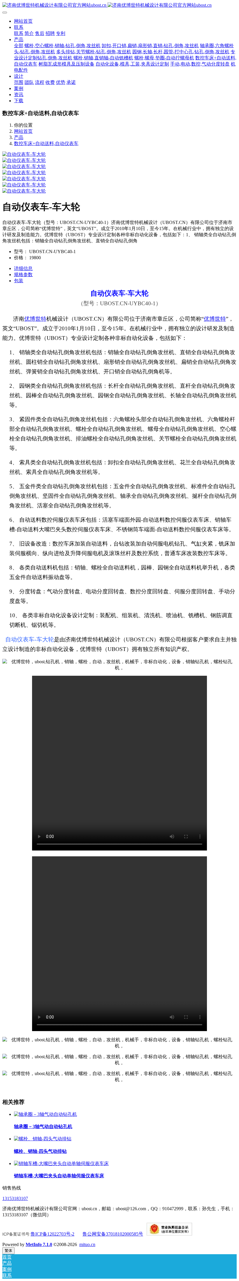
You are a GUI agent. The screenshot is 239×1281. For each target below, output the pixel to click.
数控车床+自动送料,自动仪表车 (46, 143)
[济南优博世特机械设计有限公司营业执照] (169, 1233)
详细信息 (23, 268)
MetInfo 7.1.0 (39, 1244)
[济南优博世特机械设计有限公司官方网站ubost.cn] (119, 5)
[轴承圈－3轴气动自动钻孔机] (45, 1114)
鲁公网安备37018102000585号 (112, 1233)
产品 (18, 137)
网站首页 (23, 21)
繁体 (8, 1250)
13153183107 (15, 1198)
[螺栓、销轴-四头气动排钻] (42, 1138)
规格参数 (23, 274)
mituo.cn (87, 1244)
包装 (18, 280)
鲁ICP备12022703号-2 (52, 1233)
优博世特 (35, 319)
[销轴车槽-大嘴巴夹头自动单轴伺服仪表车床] (61, 1163)
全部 (18, 45)
